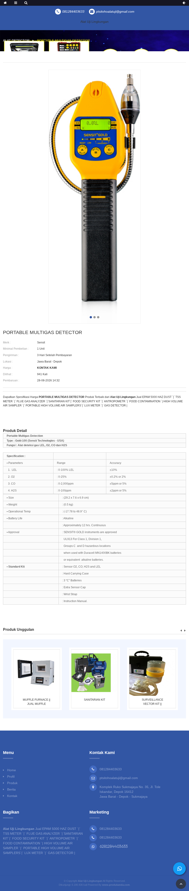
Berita (11, 789)
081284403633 (111, 829)
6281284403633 (114, 846)
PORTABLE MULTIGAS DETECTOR (63, 40)
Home (11, 770)
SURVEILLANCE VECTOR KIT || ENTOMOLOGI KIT (152, 702)
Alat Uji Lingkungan (94, 21)
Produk (12, 783)
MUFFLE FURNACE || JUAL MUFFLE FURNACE (36, 702)
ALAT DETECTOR (16, 40)
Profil (11, 776)
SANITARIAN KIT (94, 699)
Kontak (12, 796)
